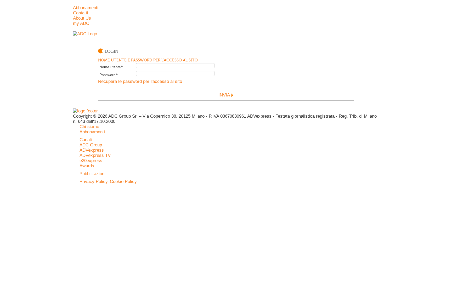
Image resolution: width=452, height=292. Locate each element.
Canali (86, 139)
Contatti (80, 12)
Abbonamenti (85, 7)
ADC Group (91, 144)
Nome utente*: (111, 67)
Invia (224, 95)
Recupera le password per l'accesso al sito (140, 81)
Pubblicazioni (92, 173)
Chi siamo (89, 126)
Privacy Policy (94, 181)
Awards (87, 165)
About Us (82, 18)
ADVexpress (92, 150)
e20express (91, 160)
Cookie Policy (123, 181)
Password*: (108, 75)
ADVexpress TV (95, 155)
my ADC (81, 23)
